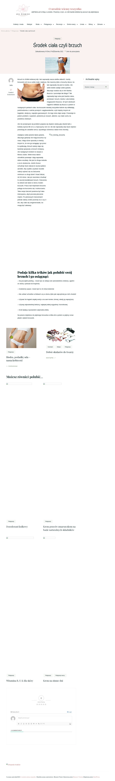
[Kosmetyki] (50, 346)
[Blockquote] (34, 724)
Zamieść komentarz (11, 93)
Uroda (82, 24)
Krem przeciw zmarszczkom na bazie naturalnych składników (59, 528)
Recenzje (59, 24)
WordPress (96, 777)
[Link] (39, 724)
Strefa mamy (71, 24)
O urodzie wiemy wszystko (65, 9)
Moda (37, 24)
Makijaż (29, 24)
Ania (11, 85)
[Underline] (23, 724)
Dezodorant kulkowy (17, 526)
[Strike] (26, 724)
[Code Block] (36, 724)
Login (70, 712)
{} (41, 723)
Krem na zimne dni (53, 680)
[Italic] (21, 724)
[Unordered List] (31, 724)
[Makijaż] (58, 346)
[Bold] (18, 724)
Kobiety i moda (18, 24)
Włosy (91, 24)
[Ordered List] (28, 724)
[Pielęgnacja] (57, 38)
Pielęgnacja (48, 24)
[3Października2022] (56, 51)
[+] (44, 723)
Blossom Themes (78, 777)
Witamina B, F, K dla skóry (19, 680)
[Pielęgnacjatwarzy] (60, 675)
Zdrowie (100, 24)
